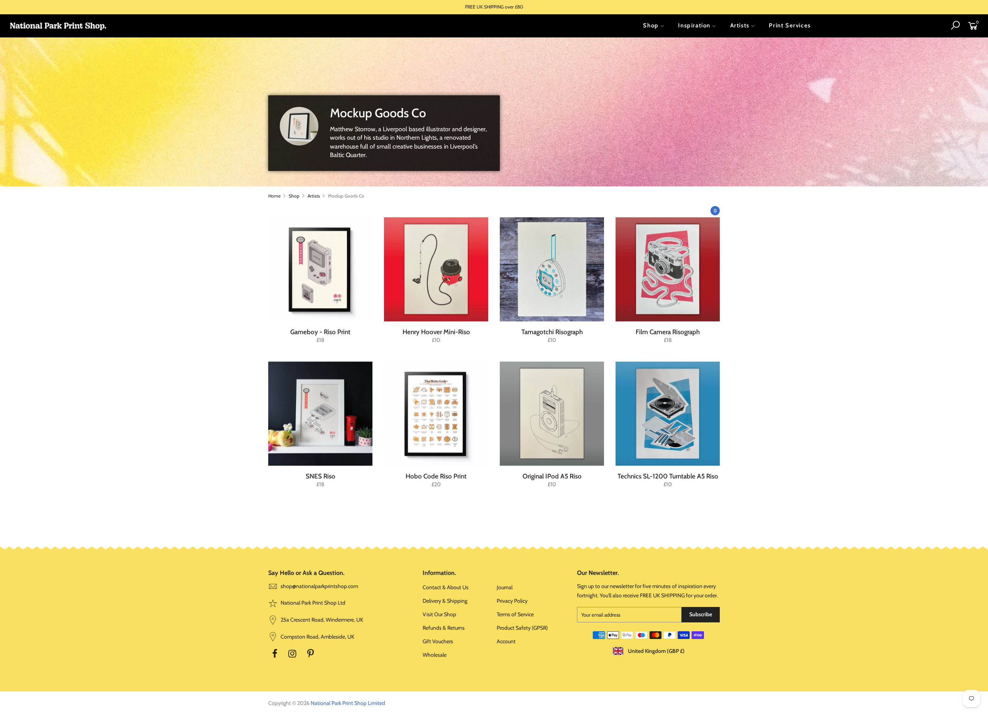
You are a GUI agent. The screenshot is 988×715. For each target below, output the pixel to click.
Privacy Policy (512, 600)
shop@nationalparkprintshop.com (319, 586)
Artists (739, 25)
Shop (650, 25)
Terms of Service (515, 614)
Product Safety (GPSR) (522, 627)
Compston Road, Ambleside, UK (316, 636)
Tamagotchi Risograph (552, 332)
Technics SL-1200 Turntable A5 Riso (668, 476)
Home (274, 196)
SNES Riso (320, 476)
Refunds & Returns (444, 627)
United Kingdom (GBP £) (656, 650)
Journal (505, 587)
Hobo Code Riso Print (436, 476)
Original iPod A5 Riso (552, 476)
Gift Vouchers (438, 641)
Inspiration (694, 25)
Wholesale (435, 654)
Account (506, 641)
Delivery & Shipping (445, 600)
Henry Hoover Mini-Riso (436, 332)
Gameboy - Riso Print (320, 332)
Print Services (789, 25)
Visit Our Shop (439, 614)
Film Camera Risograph (668, 332)
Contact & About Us (446, 587)
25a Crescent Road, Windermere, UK (321, 619)
